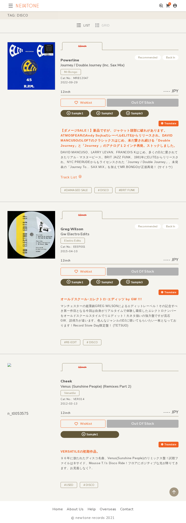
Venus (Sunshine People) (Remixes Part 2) (96, 386)
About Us (75, 509)
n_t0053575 (18, 413)
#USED (68, 485)
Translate (170, 123)
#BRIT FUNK (127, 190)
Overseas (108, 509)
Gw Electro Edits (75, 234)
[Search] (161, 5)
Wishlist (86, 103)
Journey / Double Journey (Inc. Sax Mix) (93, 65)
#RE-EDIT (70, 342)
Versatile (70, 393)
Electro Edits (72, 240)
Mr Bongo (70, 72)
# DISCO (103, 190)
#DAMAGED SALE (76, 190)
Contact (127, 509)
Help (92, 509)
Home (57, 509)
